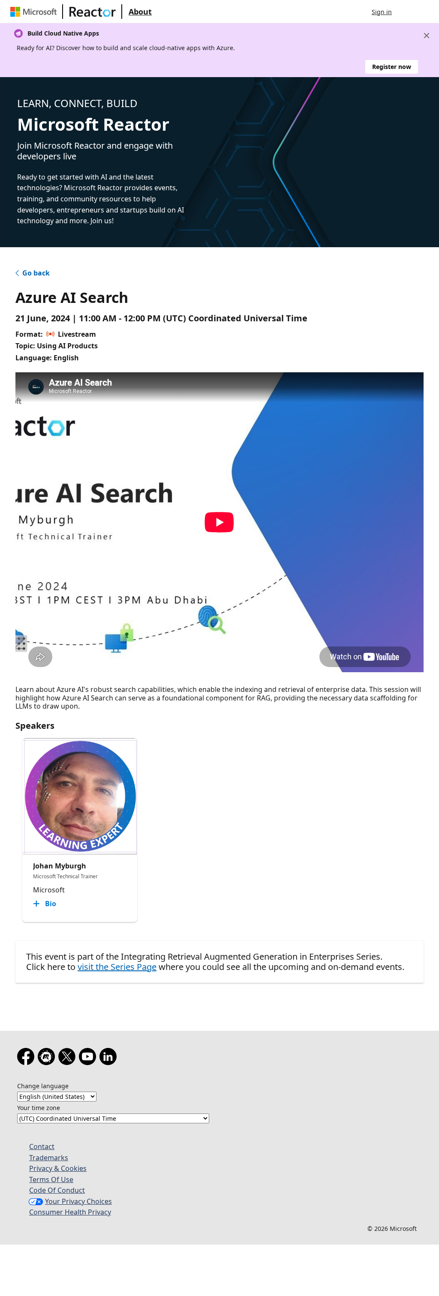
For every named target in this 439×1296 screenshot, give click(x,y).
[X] (68, 1058)
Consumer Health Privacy (70, 1212)
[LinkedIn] (109, 1058)
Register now (391, 67)
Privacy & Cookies (58, 1168)
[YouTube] (89, 1058)
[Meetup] (48, 1058)
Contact (41, 1146)
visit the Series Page (117, 967)
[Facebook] (27, 1058)
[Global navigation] (406, 11)
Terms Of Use (51, 1179)
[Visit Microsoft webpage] (35, 11)
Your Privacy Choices (78, 1201)
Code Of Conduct (57, 1190)
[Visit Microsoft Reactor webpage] (92, 11)
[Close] (426, 35)
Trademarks (48, 1157)
